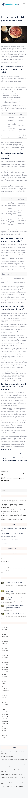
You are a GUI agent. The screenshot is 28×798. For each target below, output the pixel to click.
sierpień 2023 (5, 664)
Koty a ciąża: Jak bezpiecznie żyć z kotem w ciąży (12, 786)
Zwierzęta (3, 14)
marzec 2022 (5, 679)
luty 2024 (4, 653)
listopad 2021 (5, 688)
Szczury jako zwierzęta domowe (10, 455)
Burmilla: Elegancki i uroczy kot (8, 756)
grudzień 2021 (5, 686)
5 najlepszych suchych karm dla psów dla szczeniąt (12, 774)
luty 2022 (4, 681)
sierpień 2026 (5, 627)
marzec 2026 (5, 636)
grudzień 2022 (5, 667)
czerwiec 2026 (5, 632)
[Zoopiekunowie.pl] (10, 4)
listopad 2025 (5, 639)
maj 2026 (4, 634)
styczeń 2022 (5, 683)
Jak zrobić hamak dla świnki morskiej (12, 453)
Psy (2, 564)
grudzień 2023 (5, 657)
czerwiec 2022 (5, 671)
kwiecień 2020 (5, 733)
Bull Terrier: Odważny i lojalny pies (8, 536)
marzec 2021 (5, 707)
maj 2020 (4, 730)
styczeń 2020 (5, 740)
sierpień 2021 (5, 695)
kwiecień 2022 (5, 676)
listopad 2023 (5, 660)
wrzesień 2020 (5, 721)
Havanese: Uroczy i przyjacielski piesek (9, 539)
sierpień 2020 (5, 723)
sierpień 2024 (5, 646)
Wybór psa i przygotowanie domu (8, 570)
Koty (2, 558)
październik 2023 (5, 662)
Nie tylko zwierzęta (5, 561)
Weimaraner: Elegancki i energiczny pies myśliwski (12, 533)
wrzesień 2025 (5, 641)
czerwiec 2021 (5, 700)
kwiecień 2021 (5, 704)
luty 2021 (4, 709)
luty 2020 (4, 737)
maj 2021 (4, 702)
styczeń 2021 (5, 711)
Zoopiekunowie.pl (13, 793)
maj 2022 (4, 674)
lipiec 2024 (4, 648)
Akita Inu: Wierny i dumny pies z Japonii (9, 767)
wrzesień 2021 (5, 693)
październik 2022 (5, 669)
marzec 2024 (5, 650)
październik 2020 (5, 718)
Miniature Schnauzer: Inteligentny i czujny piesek (15, 460)
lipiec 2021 (4, 697)
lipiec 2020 (4, 726)
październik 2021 (5, 690)
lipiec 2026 (4, 629)
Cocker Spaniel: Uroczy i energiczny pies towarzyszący (13, 764)
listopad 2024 (5, 643)
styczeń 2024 (5, 655)
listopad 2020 (5, 716)
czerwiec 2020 (5, 728)
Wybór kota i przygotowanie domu (8, 567)
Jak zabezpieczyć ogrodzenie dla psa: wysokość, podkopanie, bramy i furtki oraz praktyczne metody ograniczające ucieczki (12, 506)
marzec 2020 (5, 735)
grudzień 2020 (5, 714)
